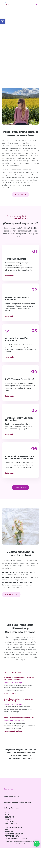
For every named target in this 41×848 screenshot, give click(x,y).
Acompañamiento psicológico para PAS (19, 718)
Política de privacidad (20, 844)
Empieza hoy (11, 594)
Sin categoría (19, 721)
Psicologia (18, 683)
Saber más (9, 275)
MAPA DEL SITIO (11, 824)
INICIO (7, 813)
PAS (6, 829)
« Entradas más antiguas (13, 731)
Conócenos (20, 487)
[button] (37, 844)
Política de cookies (28, 841)
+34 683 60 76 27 (11, 796)
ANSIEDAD (9, 832)
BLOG (7, 815)
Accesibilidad (18, 841)
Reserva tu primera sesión (20, 52)
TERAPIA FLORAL (12, 836)
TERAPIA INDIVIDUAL (13, 827)
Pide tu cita (20, 194)
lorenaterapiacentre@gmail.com (18, 802)
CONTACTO (10, 821)
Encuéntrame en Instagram (20, 62)
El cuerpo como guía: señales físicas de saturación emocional (19, 678)
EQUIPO (8, 819)
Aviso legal (9, 841)
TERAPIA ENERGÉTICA (14, 834)
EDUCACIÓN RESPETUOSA (16, 838)
